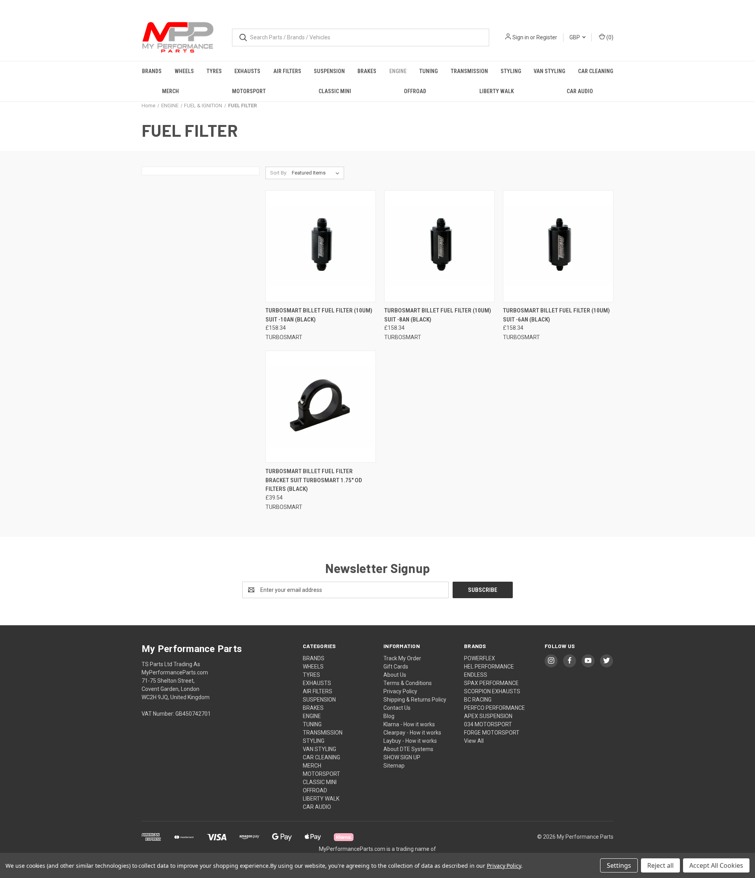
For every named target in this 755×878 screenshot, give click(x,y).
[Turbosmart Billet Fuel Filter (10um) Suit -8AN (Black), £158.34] (439, 246)
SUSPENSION (329, 71)
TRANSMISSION (469, 71)
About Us (394, 675)
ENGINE (398, 71)
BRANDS (152, 71)
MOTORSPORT (249, 91)
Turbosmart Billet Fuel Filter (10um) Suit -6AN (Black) (556, 315)
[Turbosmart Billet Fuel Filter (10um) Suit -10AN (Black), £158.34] (320, 246)
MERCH (170, 91)
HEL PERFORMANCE (489, 666)
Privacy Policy (400, 691)
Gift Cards (395, 666)
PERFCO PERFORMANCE (494, 708)
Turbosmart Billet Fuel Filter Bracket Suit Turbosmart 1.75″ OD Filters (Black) (313, 480)
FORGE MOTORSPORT (491, 732)
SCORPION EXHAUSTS (492, 691)
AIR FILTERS (287, 71)
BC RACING (478, 699)
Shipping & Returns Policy (414, 699)
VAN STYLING (549, 71)
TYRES (214, 71)
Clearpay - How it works (412, 732)
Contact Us (397, 708)
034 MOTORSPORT (488, 724)
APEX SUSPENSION (488, 716)
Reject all (660, 865)
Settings (619, 865)
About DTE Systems (408, 749)
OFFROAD (415, 91)
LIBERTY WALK (496, 91)
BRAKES (366, 71)
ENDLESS (475, 675)
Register (546, 37)
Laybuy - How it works (410, 741)
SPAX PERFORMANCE (491, 683)
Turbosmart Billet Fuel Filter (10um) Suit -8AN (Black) (437, 315)
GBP (575, 37)
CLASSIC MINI (335, 91)
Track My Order (402, 658)
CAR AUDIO (580, 91)
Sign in (520, 37)
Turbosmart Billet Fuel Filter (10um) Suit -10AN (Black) (318, 315)
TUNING (428, 71)
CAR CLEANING (595, 71)
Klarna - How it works (409, 724)
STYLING (511, 71)
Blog (388, 716)
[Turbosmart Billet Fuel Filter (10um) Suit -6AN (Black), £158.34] (558, 246)
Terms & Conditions (407, 683)
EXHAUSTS (247, 71)
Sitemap (394, 765)
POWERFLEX (479, 658)
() (609, 37)
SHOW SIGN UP (401, 757)
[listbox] (317, 173)
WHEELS (184, 71)
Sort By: (278, 173)
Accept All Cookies (716, 865)
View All (474, 741)
